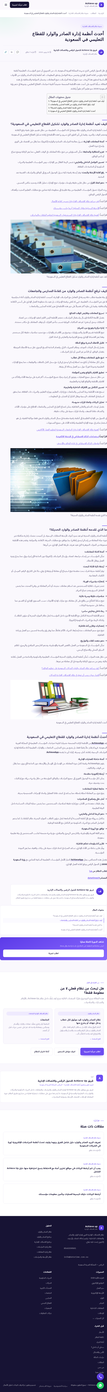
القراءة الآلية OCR (97, 1278)
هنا (91, 871)
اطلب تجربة (54, 953)
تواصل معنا (99, 1372)
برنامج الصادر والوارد (44, 1236)
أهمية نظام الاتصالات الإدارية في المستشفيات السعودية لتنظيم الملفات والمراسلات (64, 215)
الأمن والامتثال (98, 1352)
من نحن (101, 1367)
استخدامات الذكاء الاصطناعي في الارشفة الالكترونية (77, 436)
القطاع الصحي (46, 1303)
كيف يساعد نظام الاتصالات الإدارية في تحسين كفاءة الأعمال (75, 201)
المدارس (48, 1298)
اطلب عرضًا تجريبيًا (19, 5)
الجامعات (48, 1293)
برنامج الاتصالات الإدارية (43, 1242)
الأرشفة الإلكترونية (97, 1293)
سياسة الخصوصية (60, 1386)
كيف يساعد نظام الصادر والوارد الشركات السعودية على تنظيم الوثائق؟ (70, 668)
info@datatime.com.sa (76, 1257)
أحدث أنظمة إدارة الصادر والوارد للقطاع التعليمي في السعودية (73, 111)
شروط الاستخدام (45, 1386)
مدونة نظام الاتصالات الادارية (78, 13)
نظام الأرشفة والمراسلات (43, 1257)
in (12, 52)
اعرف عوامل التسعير (66, 1051)
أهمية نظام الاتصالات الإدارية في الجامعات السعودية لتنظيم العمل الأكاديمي (68, 429)
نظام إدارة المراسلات (44, 1246)
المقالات (93, 13)
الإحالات (101, 1313)
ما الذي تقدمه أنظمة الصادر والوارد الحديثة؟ (66, 107)
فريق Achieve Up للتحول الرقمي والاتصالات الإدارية (65, 1080)
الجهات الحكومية (45, 1278)
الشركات (49, 1283)
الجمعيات (48, 1308)
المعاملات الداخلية (97, 1308)
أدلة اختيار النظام (41, 1051)
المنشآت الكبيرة (46, 1288)
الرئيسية (101, 13)
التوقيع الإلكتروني (98, 1283)
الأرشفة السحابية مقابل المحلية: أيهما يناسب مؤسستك (76, 208)
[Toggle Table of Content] (101, 97)
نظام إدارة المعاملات (44, 1251)
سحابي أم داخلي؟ (97, 1347)
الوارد (102, 1298)
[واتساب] (100, 1385)
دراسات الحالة (99, 1357)
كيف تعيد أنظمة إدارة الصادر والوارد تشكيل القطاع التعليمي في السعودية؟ (77, 101)
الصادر (101, 1303)
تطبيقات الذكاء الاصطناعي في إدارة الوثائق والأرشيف (78, 443)
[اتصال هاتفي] (100, 1376)
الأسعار (101, 1332)
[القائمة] (6, 5)
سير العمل (100, 1288)
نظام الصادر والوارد (45, 1231)
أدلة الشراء (100, 1342)
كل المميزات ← (98, 1318)
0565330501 (70, 1248)
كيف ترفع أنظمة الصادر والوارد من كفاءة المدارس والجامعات (72, 104)
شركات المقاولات (45, 1313)
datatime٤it (94, 878)
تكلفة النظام (99, 1337)
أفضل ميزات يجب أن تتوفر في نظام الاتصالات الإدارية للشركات (74, 675)
